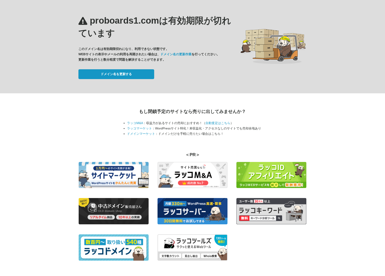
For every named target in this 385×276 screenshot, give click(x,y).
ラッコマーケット (139, 128)
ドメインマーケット (141, 133)
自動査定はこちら (217, 123)
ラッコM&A (135, 123)
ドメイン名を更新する (116, 74)
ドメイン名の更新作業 (176, 54)
